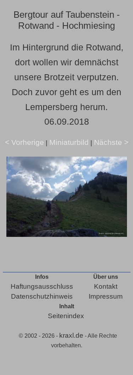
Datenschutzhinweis (42, 296)
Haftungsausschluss (42, 286)
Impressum (106, 296)
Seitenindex (66, 316)
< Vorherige (24, 142)
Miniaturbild (69, 142)
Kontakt (105, 286)
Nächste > (111, 142)
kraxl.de (71, 335)
